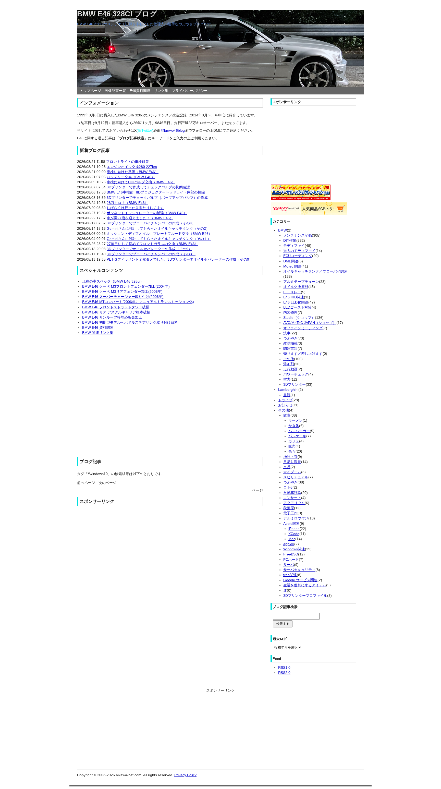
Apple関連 (291, 523)
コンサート (292, 498)
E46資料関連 (140, 91)
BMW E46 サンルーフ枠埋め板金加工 (112, 317)
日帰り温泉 (292, 462)
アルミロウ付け (295, 518)
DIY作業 (289, 240)
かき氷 (293, 426)
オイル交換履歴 (295, 287)
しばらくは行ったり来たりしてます (135, 208)
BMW (282, 230)
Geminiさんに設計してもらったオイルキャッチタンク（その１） (159, 239)
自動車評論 (292, 493)
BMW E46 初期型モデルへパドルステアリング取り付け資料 (130, 322)
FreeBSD (290, 554)
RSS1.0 (284, 667)
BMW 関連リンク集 (97, 333)
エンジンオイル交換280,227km (132, 167)
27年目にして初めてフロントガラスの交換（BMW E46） (152, 244)
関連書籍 (290, 348)
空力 (286, 379)
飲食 (286, 415)
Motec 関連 (292, 266)
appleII (288, 544)
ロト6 (287, 487)
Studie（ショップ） (299, 317)
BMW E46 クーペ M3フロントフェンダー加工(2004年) (126, 286)
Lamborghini (288, 389)
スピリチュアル (295, 477)
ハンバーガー (299, 431)
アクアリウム (294, 503)
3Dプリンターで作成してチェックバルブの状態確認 (148, 187)
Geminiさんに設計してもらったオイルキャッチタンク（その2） (158, 228)
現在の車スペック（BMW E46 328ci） (113, 281)
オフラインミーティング (303, 328)
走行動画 (290, 369)
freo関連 (290, 575)
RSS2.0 (284, 673)
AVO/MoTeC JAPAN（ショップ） (309, 323)
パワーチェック (295, 374)
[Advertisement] (170, 393)
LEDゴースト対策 (297, 307)
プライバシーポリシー (189, 91)
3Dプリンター (294, 384)
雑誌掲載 (290, 343)
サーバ (288, 565)
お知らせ (285, 405)
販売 (292, 446)
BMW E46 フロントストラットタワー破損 (115, 307)
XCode (293, 534)
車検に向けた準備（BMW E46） (132, 172)
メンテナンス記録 (297, 235)
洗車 (286, 333)
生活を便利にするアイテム (304, 585)
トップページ (90, 91)
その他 (288, 359)
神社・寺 (290, 457)
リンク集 (161, 91)
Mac (291, 539)
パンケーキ (297, 436)
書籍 (286, 395)
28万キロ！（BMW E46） (127, 203)
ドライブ (285, 400)
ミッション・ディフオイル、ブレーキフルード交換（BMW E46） (159, 234)
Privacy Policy (185, 775)
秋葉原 (288, 508)
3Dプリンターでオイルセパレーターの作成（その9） (149, 249)
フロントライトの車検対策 (127, 162)
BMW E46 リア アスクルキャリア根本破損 (116, 312)
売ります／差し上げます (303, 353)
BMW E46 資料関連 (98, 327)
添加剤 (288, 364)
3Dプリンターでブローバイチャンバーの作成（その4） (151, 223)
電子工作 (290, 513)
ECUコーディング (297, 256)
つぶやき (290, 338)
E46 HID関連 (293, 297)
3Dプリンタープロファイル (305, 595)
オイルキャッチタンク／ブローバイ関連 (315, 271)
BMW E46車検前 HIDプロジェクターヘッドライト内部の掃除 (156, 192)
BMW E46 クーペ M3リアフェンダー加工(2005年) (122, 291)
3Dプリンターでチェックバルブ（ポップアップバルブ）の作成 (157, 198)
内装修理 (290, 312)
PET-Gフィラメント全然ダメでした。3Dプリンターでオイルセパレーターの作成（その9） (180, 259)
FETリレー (292, 292)
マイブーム (292, 472)
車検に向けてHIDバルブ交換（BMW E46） (141, 182)
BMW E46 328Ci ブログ (117, 14)
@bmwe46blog (173, 130)
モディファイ (294, 246)
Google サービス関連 (300, 580)
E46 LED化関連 (295, 302)
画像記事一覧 (115, 91)
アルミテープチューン (301, 282)
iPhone (294, 529)
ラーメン (295, 420)
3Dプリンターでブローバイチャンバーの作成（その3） (151, 254)
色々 (292, 451)
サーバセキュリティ (299, 570)
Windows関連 (294, 549)
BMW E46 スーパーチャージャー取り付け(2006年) (123, 297)
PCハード (291, 559)
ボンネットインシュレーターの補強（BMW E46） (147, 213)
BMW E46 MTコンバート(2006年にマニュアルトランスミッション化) (138, 302)
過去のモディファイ (299, 251)
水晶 (286, 467)
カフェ (293, 441)
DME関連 (290, 261)
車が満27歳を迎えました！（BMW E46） (140, 218)
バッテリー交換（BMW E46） (131, 177)
